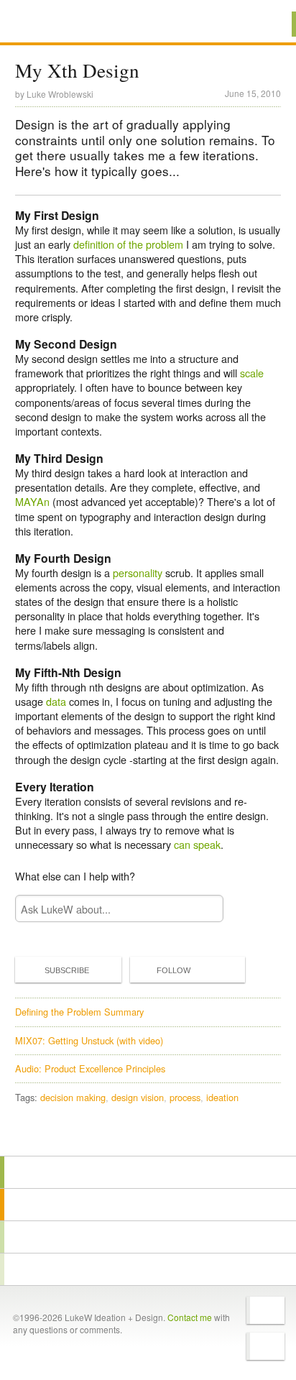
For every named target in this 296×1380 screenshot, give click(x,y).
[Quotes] (148, 1204)
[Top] (148, 1135)
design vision (137, 1097)
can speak (197, 844)
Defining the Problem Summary (79, 1011)
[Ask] (148, 1269)
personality (137, 572)
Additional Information (63, 23)
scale (252, 372)
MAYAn (32, 501)
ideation (222, 1097)
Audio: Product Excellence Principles (90, 1068)
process (185, 1097)
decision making (73, 1097)
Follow (173, 970)
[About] (148, 1172)
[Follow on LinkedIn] (265, 1346)
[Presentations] (148, 1237)
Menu (267, 24)
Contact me (189, 1317)
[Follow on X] (265, 1310)
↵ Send (203, 909)
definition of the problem (128, 244)
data (56, 701)
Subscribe (67, 970)
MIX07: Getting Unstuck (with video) (89, 1040)
